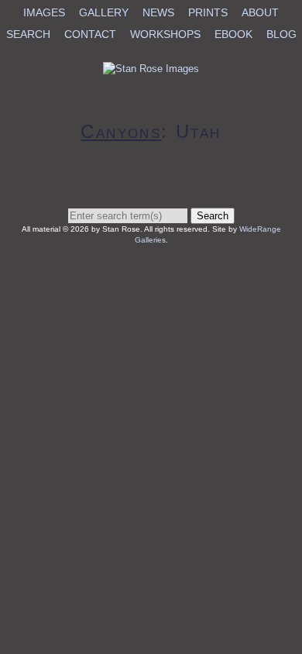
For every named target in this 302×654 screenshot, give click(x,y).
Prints (208, 12)
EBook (233, 34)
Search (28, 34)
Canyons (121, 131)
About (260, 12)
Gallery (104, 12)
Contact (90, 34)
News (158, 12)
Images (44, 12)
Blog (281, 34)
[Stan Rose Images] (151, 68)
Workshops (165, 34)
